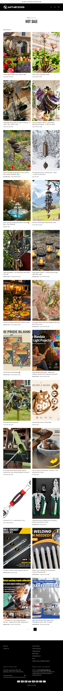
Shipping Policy (36, 651)
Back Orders (35, 653)
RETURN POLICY (36, 656)
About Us (5, 646)
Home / (29, 18)
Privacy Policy (35, 646)
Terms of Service (36, 648)
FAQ (33, 658)
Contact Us (6, 648)
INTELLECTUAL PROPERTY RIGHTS (41, 661)
